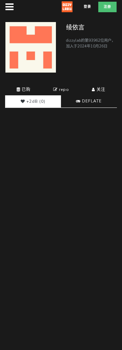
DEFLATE (91, 101)
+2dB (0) (35, 101)
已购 (25, 89)
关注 (100, 89)
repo (63, 89)
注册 (107, 6)
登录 (87, 6)
